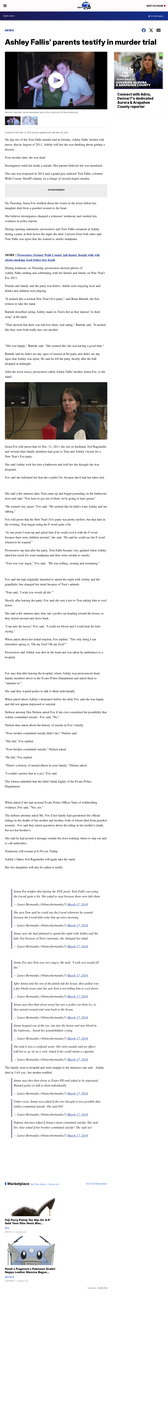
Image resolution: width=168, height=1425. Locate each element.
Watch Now (155, 5)
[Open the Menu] (5, 5)
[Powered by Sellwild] (102, 1288)
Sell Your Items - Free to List (45, 1184)
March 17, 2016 (77, 904)
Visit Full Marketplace (96, 1184)
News (9, 30)
